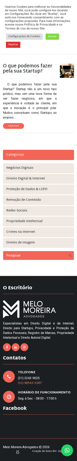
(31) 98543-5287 (30, 383)
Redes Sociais (16, 211)
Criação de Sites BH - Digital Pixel (52, 451)
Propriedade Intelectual (24, 221)
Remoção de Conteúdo (23, 200)
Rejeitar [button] (13, 44)
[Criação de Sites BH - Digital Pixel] (17, 452)
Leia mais (13, 125)
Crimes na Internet (20, 232)
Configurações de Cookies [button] (24, 36)
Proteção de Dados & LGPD (26, 189)
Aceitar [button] (52, 36)
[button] (67, 450)
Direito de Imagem (20, 243)
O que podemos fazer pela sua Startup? (27, 69)
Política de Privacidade (40, 24)
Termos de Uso (15, 28)
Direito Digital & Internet (25, 179)
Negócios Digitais (19, 168)
